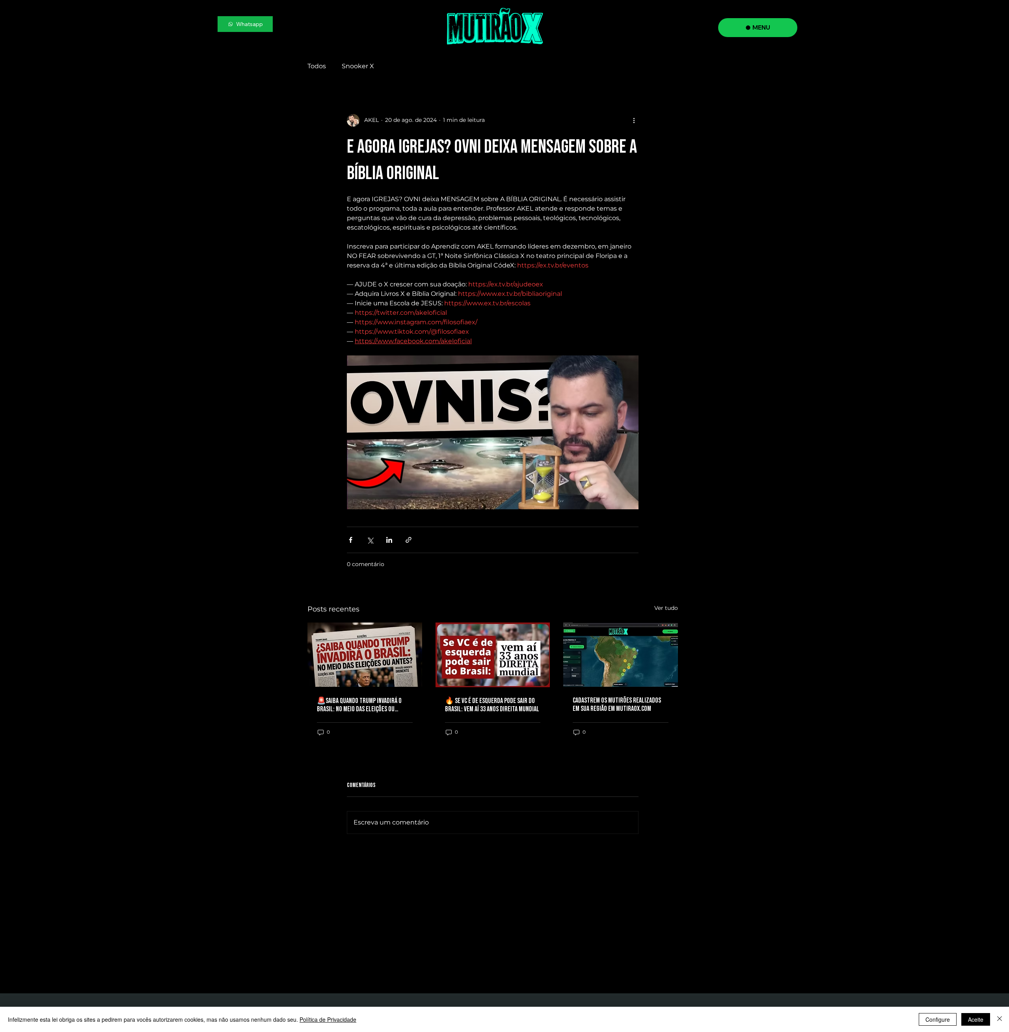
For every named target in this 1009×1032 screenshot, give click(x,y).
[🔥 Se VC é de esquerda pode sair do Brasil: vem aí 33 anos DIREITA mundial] (493, 655)
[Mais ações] (634, 120)
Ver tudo (666, 607)
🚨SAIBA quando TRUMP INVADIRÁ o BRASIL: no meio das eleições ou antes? (359, 705)
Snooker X (358, 66)
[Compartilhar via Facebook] (350, 540)
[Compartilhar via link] (408, 540)
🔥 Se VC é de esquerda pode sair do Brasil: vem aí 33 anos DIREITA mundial (492, 705)
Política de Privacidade (328, 1019)
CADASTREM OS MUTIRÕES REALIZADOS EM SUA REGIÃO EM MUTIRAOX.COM (617, 704)
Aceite (975, 1019)
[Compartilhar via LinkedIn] (389, 540)
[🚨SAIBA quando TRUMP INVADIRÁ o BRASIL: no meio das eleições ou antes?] (364, 655)
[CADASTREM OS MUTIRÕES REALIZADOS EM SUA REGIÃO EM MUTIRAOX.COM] (620, 655)
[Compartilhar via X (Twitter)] (370, 540)
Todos (316, 66)
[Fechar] (999, 1019)
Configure (937, 1019)
